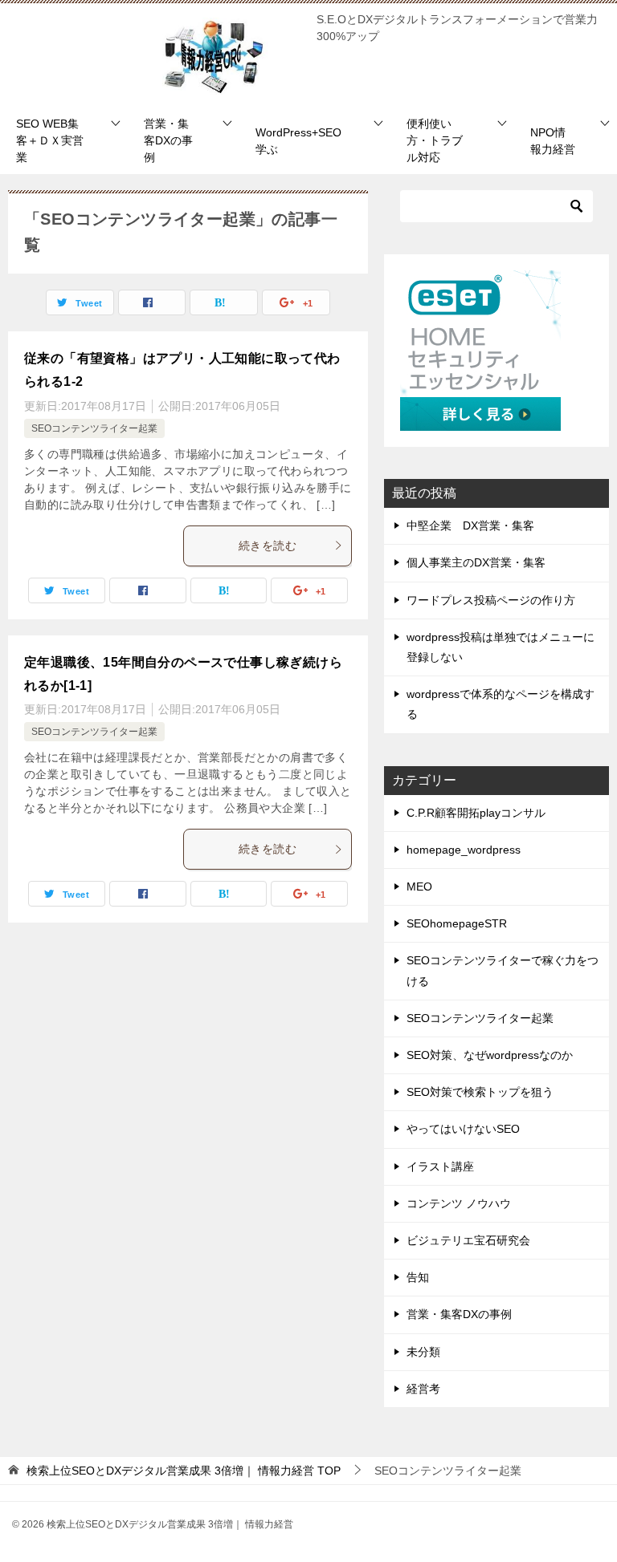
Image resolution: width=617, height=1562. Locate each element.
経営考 (423, 1388)
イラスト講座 (440, 1166)
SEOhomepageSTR (457, 923)
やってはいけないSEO (463, 1128)
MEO (419, 886)
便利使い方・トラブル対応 (435, 140)
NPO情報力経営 (552, 141)
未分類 (423, 1351)
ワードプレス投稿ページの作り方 (491, 600)
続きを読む (267, 545)
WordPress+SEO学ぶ (298, 141)
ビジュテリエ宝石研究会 (468, 1240)
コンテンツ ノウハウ (459, 1203)
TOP (184, 1470)
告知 (418, 1277)
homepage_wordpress (464, 849)
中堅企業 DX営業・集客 (470, 525)
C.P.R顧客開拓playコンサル (476, 812)
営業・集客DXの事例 (168, 140)
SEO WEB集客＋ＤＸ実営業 (50, 140)
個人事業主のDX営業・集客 (476, 562)
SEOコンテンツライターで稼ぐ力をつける (503, 970)
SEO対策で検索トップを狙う (480, 1091)
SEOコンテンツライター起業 (94, 428)
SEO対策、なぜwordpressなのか (490, 1055)
